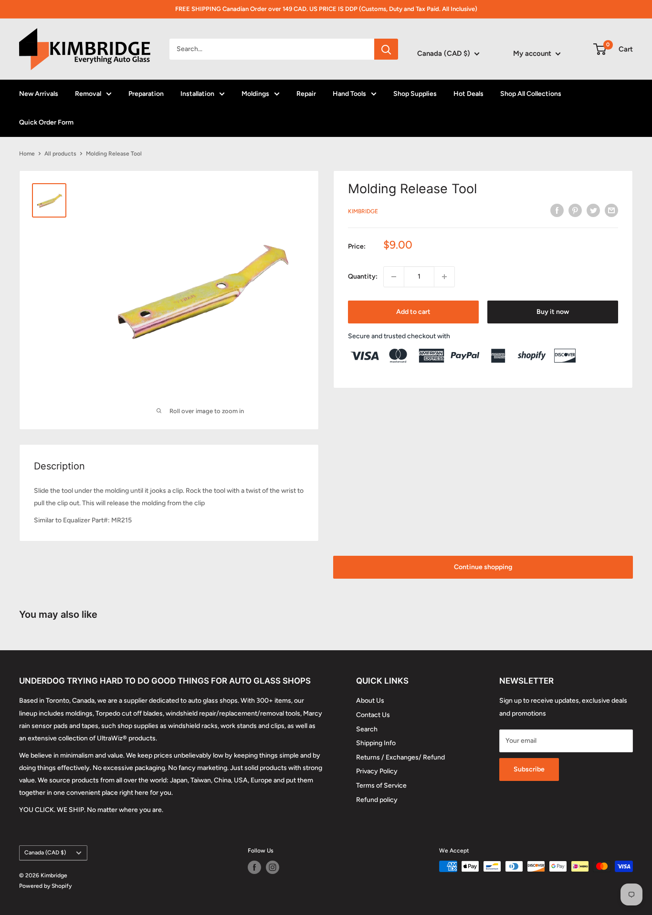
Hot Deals (468, 94)
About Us (370, 701)
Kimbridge (363, 211)
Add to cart (413, 312)
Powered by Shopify (45, 886)
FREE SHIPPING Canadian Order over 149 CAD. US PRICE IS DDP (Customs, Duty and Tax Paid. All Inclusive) (326, 8)
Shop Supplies (415, 94)
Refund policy (377, 800)
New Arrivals (38, 94)
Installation (197, 94)
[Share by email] (611, 210)
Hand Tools (349, 94)
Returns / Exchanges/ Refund (400, 757)
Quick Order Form (46, 122)
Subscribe (529, 769)
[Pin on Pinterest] (575, 210)
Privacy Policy (377, 771)
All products (60, 153)
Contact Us (373, 715)
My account (533, 53)
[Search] (386, 49)
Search (367, 729)
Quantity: (363, 276)
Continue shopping (483, 567)
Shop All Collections (530, 94)
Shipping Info (376, 743)
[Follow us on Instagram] (272, 867)
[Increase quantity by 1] (444, 277)
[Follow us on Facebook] (254, 867)
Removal (88, 94)
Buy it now (552, 312)
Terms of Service (381, 785)
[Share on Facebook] (557, 210)
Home (27, 153)
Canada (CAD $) (45, 852)
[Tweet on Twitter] (593, 210)
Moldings (255, 94)
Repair (306, 94)
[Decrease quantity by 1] (394, 277)
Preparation (146, 94)
